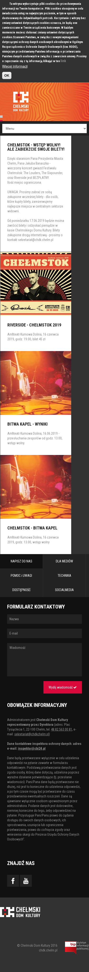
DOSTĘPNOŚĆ (21, 590)
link (63, 61)
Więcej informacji (15, 66)
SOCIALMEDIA (64, 590)
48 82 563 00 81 (61, 729)
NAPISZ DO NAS (21, 561)
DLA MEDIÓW (64, 561)
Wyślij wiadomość (61, 687)
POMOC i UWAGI (21, 575)
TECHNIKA (64, 575)
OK (6, 75)
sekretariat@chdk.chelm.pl (35, 240)
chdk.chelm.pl (48, 950)
